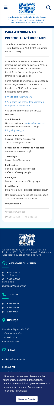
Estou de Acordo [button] (26, 399)
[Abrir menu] (5, 7)
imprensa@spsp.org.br (14, 285)
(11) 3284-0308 (10, 311)
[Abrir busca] (48, 7)
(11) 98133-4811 (11, 273)
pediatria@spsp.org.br (13, 358)
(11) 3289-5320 (10, 307)
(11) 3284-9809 (10, 303)
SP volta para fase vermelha (18, 96)
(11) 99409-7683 (11, 280)
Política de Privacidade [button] (15, 390)
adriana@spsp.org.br (35, 123)
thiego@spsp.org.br (14, 130)
